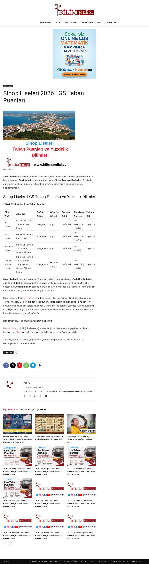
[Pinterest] (19, 365)
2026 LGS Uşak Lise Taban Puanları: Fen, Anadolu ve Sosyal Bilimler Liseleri (49, 503)
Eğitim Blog (8, 86)
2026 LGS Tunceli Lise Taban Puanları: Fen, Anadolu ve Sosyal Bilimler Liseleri (81, 503)
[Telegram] (33, 365)
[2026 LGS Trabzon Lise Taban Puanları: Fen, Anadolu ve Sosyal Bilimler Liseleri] (17, 520)
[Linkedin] (36, 396)
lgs (16, 353)
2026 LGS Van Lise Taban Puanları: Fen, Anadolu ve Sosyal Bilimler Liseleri (17, 503)
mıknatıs (91, 561)
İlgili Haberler (10, 409)
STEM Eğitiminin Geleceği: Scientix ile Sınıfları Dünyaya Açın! (79, 439)
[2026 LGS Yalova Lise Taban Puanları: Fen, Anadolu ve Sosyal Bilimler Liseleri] (81, 456)
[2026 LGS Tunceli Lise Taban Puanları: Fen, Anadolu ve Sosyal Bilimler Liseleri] (81, 488)
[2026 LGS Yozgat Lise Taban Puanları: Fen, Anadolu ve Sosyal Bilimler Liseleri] (49, 456)
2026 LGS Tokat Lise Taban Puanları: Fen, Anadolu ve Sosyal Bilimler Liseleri (49, 536)
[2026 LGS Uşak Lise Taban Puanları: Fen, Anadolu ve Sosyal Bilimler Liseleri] (49, 488)
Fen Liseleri (28, 298)
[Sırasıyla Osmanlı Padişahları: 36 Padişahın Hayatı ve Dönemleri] (49, 424)
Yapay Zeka (86, 22)
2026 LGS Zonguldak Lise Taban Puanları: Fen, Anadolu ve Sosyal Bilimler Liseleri (17, 471)
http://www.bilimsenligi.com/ (34, 387)
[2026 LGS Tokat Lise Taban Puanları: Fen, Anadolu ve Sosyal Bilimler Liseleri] (49, 520)
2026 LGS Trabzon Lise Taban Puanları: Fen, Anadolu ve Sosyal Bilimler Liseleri (17, 536)
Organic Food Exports (119, 561)
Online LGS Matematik (39, 561)
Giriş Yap (112, 22)
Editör (26, 383)
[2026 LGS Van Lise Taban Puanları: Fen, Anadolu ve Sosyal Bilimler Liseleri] (17, 488)
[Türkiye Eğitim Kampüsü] (74, 9)
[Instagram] (31, 396)
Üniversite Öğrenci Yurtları (75, 561)
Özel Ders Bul (55, 561)
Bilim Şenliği (103, 561)
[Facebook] (6, 365)
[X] (13, 365)
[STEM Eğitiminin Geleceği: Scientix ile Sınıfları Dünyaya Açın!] (81, 424)
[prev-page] (5, 544)
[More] (40, 365)
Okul (57, 22)
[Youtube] (46, 396)
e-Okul (16, 332)
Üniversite (70, 22)
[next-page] (9, 544)
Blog (99, 22)
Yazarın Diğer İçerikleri (33, 409)
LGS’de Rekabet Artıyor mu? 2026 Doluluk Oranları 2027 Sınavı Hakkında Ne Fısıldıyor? (17, 439)
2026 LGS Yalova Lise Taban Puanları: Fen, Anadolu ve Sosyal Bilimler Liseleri (81, 471)
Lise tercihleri (10, 328)
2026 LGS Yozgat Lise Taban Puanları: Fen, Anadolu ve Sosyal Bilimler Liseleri (49, 471)
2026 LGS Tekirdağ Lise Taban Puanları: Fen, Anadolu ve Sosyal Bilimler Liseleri (81, 536)
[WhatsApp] (26, 365)
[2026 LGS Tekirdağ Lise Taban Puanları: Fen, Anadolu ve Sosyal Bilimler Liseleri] (81, 520)
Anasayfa (45, 22)
